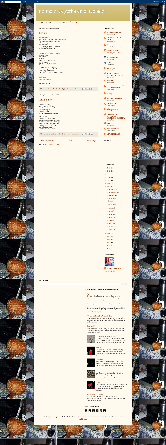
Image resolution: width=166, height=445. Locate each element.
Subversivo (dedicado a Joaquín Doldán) (100, 316)
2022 (109, 171)
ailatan (109, 62)
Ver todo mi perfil (110, 271)
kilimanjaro (45, 99)
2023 (109, 168)
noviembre (112, 192)
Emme (109, 123)
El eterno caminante (114, 32)
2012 (109, 246)
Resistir (43, 33)
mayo (111, 217)
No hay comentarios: (73, 89)
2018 (109, 183)
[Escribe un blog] (85, 89)
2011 (109, 249)
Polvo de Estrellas (113, 128)
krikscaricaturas (112, 109)
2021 (109, 174)
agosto (111, 208)
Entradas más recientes (47, 141)
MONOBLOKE (112, 103)
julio (110, 211)
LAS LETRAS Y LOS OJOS (114, 38)
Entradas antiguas (91, 141)
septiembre (112, 198)
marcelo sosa (111, 68)
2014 (109, 239)
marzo (111, 223)
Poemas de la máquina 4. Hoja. (106, 336)
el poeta (89, 294)
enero (111, 229)
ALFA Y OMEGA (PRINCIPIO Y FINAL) (115, 74)
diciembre (112, 189)
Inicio (70, 141)
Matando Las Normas (114, 98)
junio (111, 214)
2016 (109, 233)
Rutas (109, 45)
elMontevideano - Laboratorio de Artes (114, 51)
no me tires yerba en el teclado (71, 10)
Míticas (98, 382)
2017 (109, 186)
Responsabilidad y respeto (95, 394)
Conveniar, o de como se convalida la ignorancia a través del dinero (106, 305)
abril (110, 220)
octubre (111, 195)
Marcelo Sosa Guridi (114, 268)
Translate (77, 22)
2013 (109, 243)
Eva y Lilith (100, 359)
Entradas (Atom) (53, 144)
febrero (111, 226)
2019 (109, 180)
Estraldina (110, 80)
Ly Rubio (110, 93)
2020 (109, 177)
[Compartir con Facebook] (90, 89)
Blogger (83, 419)
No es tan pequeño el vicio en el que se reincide (116, 87)
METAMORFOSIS (113, 134)
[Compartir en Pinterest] (92, 89)
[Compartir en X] (87, 89)
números (99, 371)
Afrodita (99, 347)
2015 (109, 236)
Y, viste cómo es (112, 57)
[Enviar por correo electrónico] (83, 89)
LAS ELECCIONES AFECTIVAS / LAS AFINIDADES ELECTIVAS (116, 116)
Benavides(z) (91, 326)
